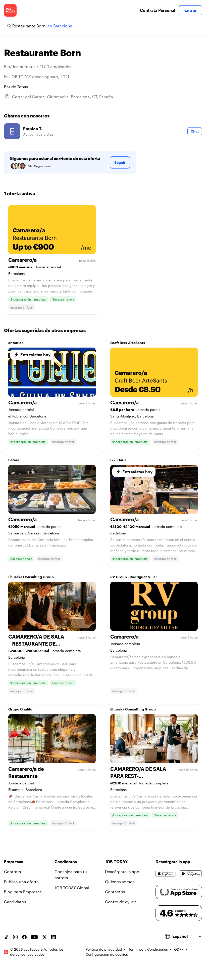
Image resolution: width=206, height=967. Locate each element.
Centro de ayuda (121, 901)
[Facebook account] (24, 937)
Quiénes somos (120, 881)
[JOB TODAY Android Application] (191, 874)
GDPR (179, 949)
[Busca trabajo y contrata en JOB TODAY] (10, 10)
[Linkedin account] (53, 937)
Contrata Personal (157, 10)
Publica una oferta (21, 881)
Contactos (115, 891)
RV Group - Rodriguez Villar (133, 577)
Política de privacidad (104, 949)
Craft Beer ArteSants (127, 343)
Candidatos (15, 901)
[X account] (44, 937)
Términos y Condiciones (148, 949)
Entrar (190, 10)
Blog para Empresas (23, 891)
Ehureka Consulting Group (31, 577)
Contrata (12, 871)
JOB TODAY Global (72, 887)
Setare (13, 460)
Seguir (120, 162)
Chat (195, 131)
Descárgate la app (122, 871)
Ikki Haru (118, 460)
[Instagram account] (15, 937)
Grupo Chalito (20, 709)
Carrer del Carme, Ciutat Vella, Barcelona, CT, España (62, 96)
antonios (15, 343)
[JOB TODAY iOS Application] (166, 874)
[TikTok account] (6, 937)
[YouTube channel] (34, 937)
